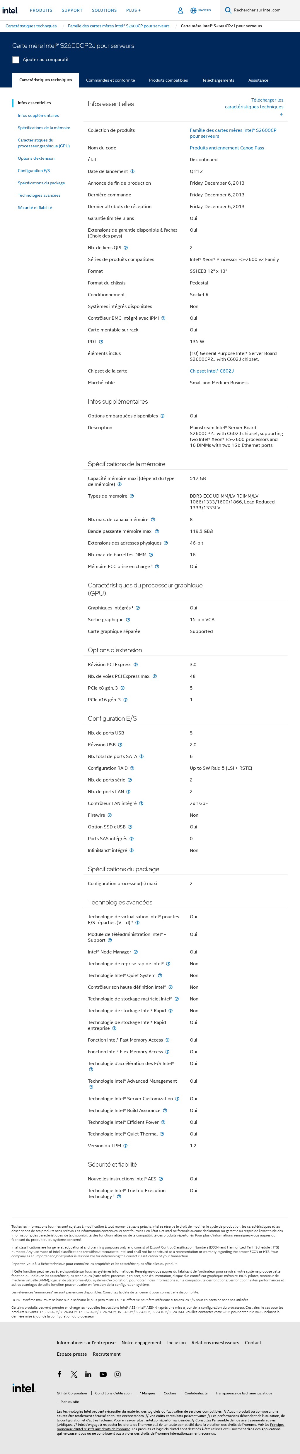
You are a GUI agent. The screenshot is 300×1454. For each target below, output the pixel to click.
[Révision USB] (120, 744)
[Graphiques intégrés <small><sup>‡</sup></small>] (137, 607)
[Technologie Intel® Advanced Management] (91, 1086)
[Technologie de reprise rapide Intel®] (168, 963)
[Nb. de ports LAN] (128, 791)
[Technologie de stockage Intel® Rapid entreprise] (114, 1028)
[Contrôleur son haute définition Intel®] (170, 987)
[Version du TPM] (125, 1145)
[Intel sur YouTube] (103, 1375)
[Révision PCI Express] (135, 664)
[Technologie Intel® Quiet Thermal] (162, 1133)
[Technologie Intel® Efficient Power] (163, 1122)
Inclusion (176, 1343)
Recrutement (107, 1354)
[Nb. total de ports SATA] (141, 756)
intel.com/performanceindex (168, 1420)
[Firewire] (109, 815)
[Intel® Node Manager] (135, 951)
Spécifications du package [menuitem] (41, 183)
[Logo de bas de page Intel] (24, 1388)
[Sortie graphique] (128, 619)
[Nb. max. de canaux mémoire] (153, 519)
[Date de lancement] (132, 171)
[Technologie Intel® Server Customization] (177, 1098)
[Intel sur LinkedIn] (88, 1375)
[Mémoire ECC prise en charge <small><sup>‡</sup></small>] (157, 566)
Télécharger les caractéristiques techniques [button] (254, 103)
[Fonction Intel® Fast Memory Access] (167, 1039)
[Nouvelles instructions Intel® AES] (161, 1178)
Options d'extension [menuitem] (36, 158)
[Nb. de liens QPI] (125, 247)
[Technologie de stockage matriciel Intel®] (176, 998)
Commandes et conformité (110, 80)
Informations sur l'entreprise (86, 1343)
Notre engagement (141, 1343)
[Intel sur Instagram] (117, 1375)
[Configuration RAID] (132, 768)
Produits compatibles (168, 80)
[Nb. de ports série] (130, 779)
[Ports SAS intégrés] (131, 838)
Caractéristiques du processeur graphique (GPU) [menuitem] (44, 143)
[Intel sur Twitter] (74, 1375)
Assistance (258, 80)
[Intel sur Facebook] (59, 1375)
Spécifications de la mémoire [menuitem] (44, 127)
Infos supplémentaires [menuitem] (38, 115)
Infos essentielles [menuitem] (34, 103)
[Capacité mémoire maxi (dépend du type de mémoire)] (119, 484)
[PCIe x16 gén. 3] (125, 699)
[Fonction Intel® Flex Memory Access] (167, 1051)
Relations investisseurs (215, 1343)
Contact (253, 1343)
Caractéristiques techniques (45, 80)
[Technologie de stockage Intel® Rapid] (170, 1010)
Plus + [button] (133, 10)
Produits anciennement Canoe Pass (227, 148)
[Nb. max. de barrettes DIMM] (151, 554)
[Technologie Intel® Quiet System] (160, 975)
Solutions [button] (104, 10)
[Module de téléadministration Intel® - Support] (110, 940)
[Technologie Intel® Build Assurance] (165, 1110)
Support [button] (72, 10)
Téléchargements (218, 80)
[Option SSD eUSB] (130, 826)
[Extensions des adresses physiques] (166, 542)
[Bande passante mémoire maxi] (157, 531)
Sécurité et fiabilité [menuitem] (35, 207)
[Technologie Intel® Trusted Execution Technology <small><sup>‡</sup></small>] (119, 1196)
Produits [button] (41, 10)
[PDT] (101, 341)
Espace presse (72, 1354)
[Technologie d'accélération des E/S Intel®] (91, 1069)
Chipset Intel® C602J (212, 371)
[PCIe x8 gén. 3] (122, 687)
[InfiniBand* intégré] (131, 850)
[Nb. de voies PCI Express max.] (154, 676)
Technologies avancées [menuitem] (39, 195)
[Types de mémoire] (132, 495)
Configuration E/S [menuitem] (34, 170)
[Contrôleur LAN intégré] (141, 803)
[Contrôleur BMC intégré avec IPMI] (163, 318)
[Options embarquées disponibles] (162, 415)
